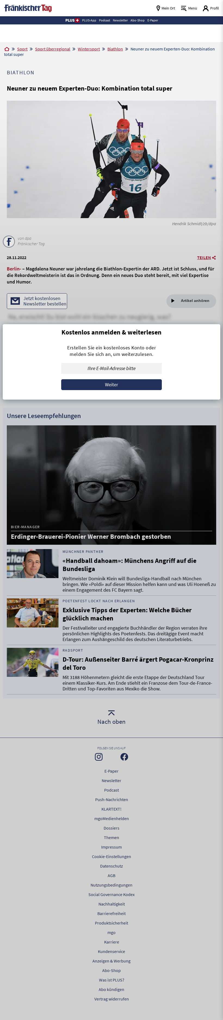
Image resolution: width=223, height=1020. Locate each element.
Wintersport (89, 49)
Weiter (111, 384)
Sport (22, 49)
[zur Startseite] (28, 7)
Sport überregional (52, 49)
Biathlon (115, 49)
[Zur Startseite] (7, 49)
